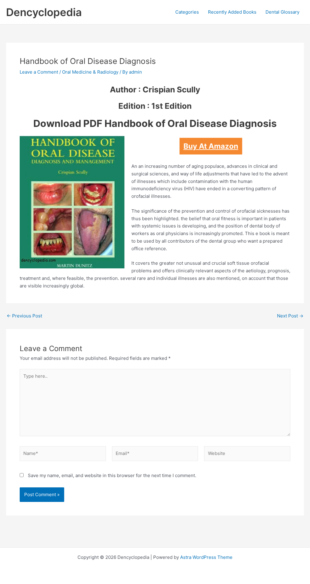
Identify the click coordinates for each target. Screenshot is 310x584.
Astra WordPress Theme (206, 557)
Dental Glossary (282, 12)
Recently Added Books (232, 12)
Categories (187, 12)
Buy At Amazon (210, 146)
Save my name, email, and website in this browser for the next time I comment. (112, 475)
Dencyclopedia (44, 12)
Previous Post (24, 316)
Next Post (290, 316)
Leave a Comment (39, 72)
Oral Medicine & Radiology (90, 72)
